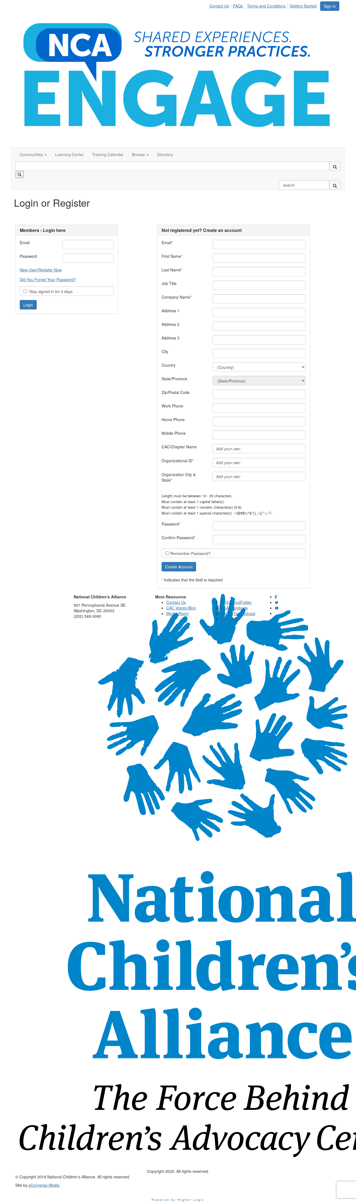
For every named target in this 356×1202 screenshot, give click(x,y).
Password (28, 256)
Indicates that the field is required (193, 580)
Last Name (171, 270)
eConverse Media (44, 1185)
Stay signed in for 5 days (50, 291)
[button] (33, 154)
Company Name (176, 297)
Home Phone (173, 419)
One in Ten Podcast (238, 613)
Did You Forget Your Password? (48, 279)
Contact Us (219, 6)
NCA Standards (234, 608)
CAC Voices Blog (181, 608)
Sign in (330, 6)
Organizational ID (177, 460)
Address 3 (170, 338)
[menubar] (264, 5)
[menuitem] (221, 5)
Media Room (177, 613)
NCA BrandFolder (236, 602)
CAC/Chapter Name (179, 446)
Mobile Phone (174, 433)
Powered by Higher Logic (178, 1199)
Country (168, 365)
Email (24, 242)
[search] (334, 166)
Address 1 (170, 310)
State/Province (174, 378)
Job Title (169, 283)
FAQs (238, 6)
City (165, 351)
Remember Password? (190, 553)
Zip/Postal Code (176, 392)
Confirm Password (178, 537)
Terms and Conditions (266, 6)
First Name (171, 256)
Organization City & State (179, 477)
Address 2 (170, 324)
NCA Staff (229, 619)
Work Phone (172, 406)
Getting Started (303, 6)
